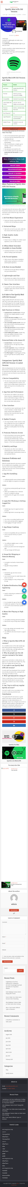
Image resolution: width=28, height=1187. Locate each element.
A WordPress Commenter (12, 1020)
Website (4, 950)
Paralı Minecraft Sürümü (15, 177)
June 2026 (8, 1041)
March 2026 (9, 1052)
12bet (3, 1149)
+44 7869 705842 (10, 1088)
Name (4, 937)
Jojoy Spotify (14, 770)
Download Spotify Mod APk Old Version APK (14, 129)
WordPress (13, 1185)
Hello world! (8, 1021)
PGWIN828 (5, 1178)
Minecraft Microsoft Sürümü (15, 169)
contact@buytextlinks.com (11, 1086)
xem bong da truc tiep (7, 1129)
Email (4, 943)
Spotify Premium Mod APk (16, 885)
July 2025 (8, 1056)
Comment (4, 922)
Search (6, 968)
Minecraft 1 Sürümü (15, 165)
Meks (18, 1183)
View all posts (14, 910)
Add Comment (12, 14)
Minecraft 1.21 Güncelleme (15, 173)
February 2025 (9, 1059)
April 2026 (8, 1048)
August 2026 (9, 1034)
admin (19, 14)
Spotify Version (14, 7)
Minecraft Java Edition (15, 181)
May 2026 (8, 1045)
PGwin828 (4, 1170)
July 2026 (8, 1038)
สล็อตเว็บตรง (5, 1136)
